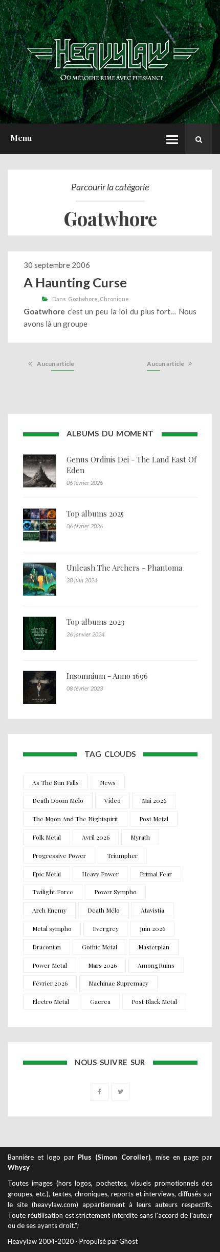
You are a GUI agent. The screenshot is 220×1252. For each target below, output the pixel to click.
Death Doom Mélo (57, 800)
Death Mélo (103, 910)
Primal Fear (156, 874)
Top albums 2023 (95, 622)
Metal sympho (52, 928)
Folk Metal (46, 837)
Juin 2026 (152, 928)
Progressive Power (59, 855)
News (108, 782)
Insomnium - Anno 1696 (107, 676)
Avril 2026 (95, 837)
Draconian (46, 947)
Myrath (140, 837)
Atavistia (152, 910)
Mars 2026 (102, 965)
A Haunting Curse (75, 282)
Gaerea (100, 1001)
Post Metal (153, 819)
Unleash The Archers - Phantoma (124, 567)
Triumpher (122, 855)
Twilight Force (52, 892)
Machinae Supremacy (118, 983)
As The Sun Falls (55, 782)
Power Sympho (115, 892)
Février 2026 (50, 983)
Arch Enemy (49, 910)
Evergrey (106, 928)
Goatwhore (83, 299)
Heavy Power (100, 874)
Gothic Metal (99, 947)
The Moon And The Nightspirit (75, 819)
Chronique (114, 299)
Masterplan (153, 947)
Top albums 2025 (95, 513)
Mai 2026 (154, 800)
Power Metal (49, 965)
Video (112, 800)
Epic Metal (46, 874)
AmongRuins (156, 965)
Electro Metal (50, 1001)
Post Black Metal (154, 1001)
